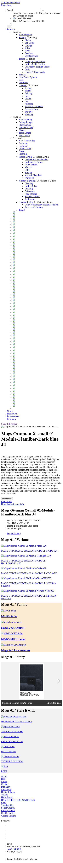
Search (10, 10)
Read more (7, 499)
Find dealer (6, 501)
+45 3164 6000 (14, 849)
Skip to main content (10, 2)
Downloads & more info (12, 504)
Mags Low (6, 5)
